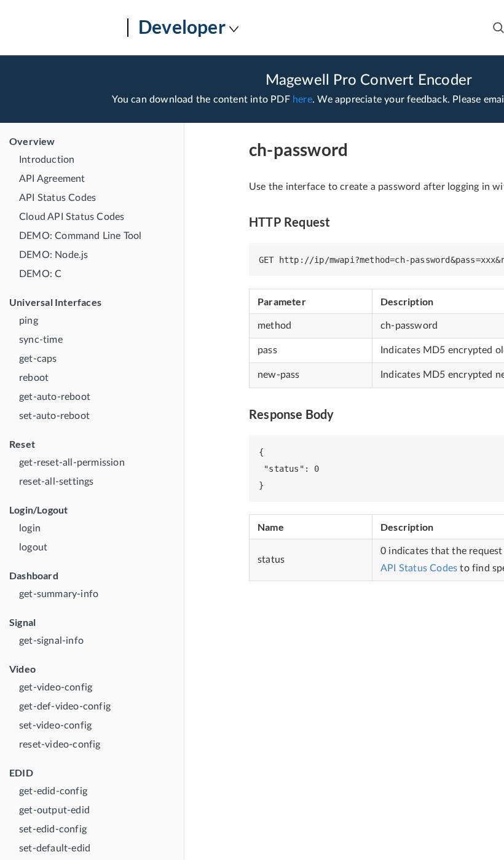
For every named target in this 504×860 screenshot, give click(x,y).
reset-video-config (60, 744)
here (302, 99)
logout (33, 547)
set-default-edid (54, 848)
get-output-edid (54, 810)
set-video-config (55, 725)
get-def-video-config (65, 706)
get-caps (38, 359)
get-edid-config (53, 791)
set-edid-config (53, 829)
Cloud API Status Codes (71, 217)
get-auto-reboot (54, 397)
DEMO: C (40, 274)
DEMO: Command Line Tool (80, 236)
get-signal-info (51, 641)
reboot (34, 378)
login (30, 528)
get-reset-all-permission (72, 462)
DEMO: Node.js (54, 255)
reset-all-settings (56, 482)
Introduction (46, 160)
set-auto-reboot (54, 416)
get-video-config (55, 687)
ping (28, 321)
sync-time (41, 340)
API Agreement (52, 179)
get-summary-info (58, 594)
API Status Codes (57, 198)
